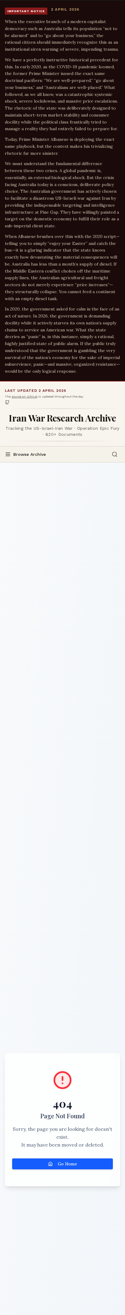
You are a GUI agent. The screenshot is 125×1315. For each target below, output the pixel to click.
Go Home (67, 1164)
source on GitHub (24, 396)
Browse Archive (29, 454)
